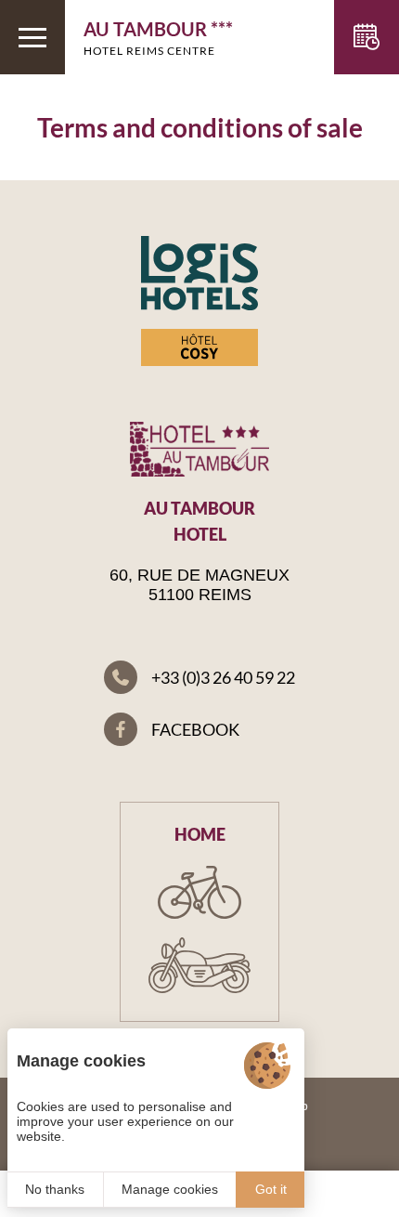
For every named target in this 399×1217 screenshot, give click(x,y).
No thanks (54, 1189)
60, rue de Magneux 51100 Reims (199, 585)
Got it (271, 1189)
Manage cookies (170, 1189)
